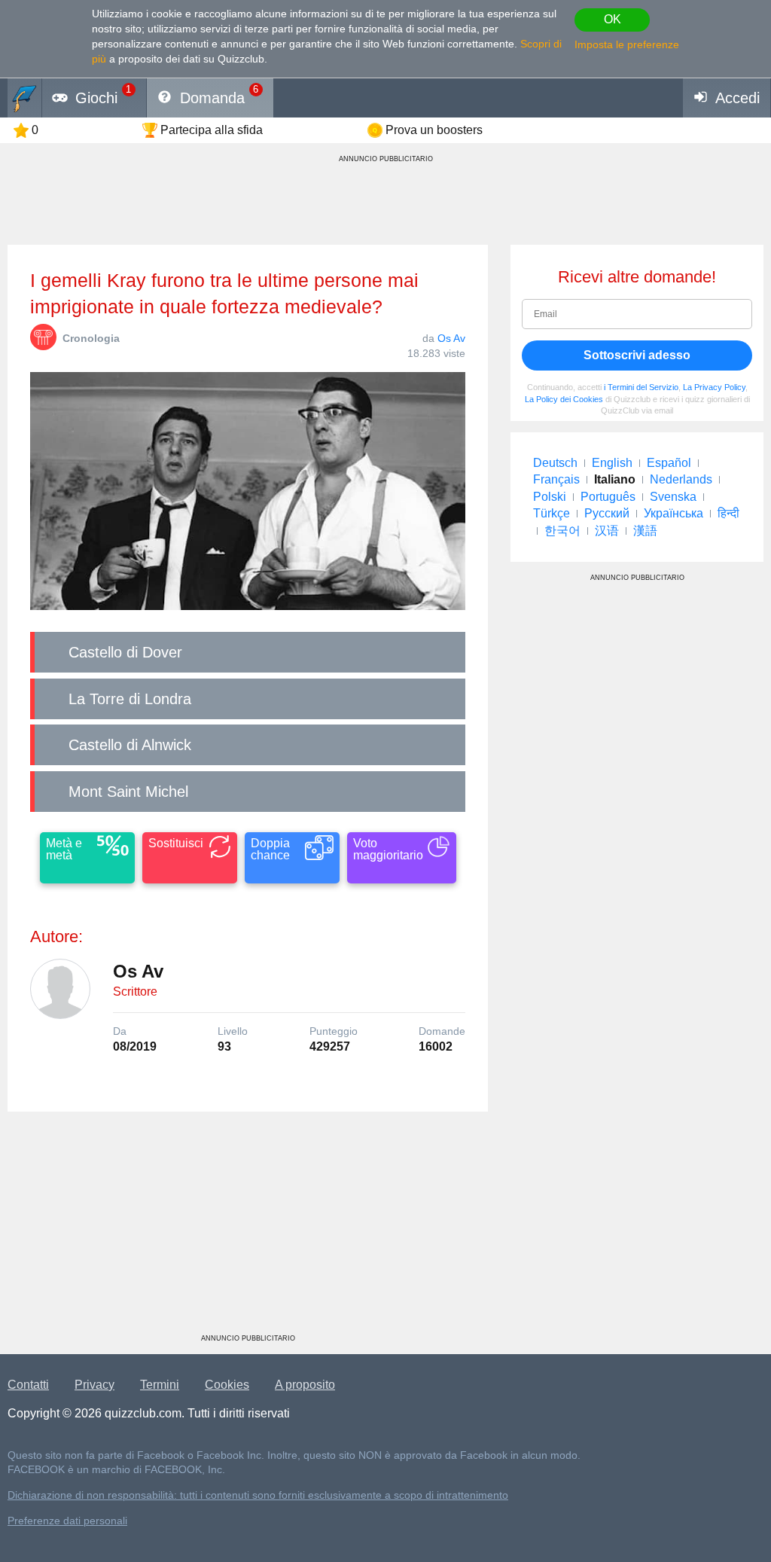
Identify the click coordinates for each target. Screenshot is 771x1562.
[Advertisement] (248, 1228)
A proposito (305, 1384)
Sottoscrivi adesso (637, 355)
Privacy (94, 1384)
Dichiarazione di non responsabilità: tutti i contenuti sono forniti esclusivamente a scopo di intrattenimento (258, 1495)
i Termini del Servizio (641, 387)
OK (612, 19)
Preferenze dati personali (67, 1521)
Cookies (227, 1384)
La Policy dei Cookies (564, 399)
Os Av (451, 338)
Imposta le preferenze (626, 44)
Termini (159, 1384)
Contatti (28, 1384)
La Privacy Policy (714, 387)
